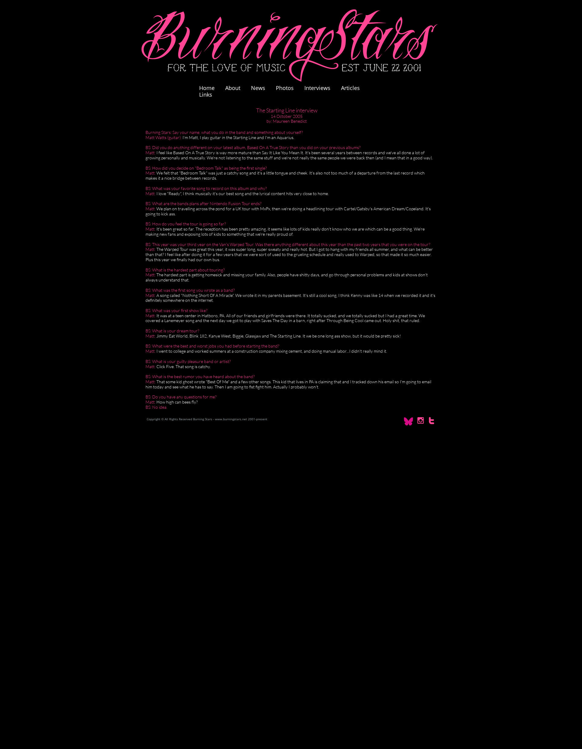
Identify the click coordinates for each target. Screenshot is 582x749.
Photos (288, 88)
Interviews (317, 88)
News (258, 88)
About (232, 88)
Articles (350, 88)
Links (205, 94)
